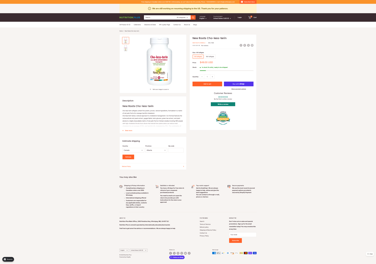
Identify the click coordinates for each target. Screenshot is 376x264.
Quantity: (196, 76)
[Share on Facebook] (241, 45)
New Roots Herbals (199, 43)
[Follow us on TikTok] (189, 253)
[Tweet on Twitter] (248, 45)
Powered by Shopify (125, 257)
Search (202, 221)
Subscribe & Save (249, 2)
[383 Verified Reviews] (223, 126)
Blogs (195, 24)
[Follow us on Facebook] (170, 253)
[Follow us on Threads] (178, 253)
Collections (137, 24)
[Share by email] (252, 45)
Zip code (171, 146)
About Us (187, 24)
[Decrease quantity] (202, 77)
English (122, 250)
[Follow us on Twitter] (174, 253)
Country (125, 146)
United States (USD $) (137, 250)
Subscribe (235, 240)
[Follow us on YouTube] (185, 253)
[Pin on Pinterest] (244, 45)
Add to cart (207, 84)
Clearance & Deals (150, 24)
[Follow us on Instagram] (181, 253)
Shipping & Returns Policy (208, 230)
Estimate (128, 157)
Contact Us (177, 24)
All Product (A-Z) (124, 24)
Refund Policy (126, 166)
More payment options (238, 89)
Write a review (223, 104)
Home (121, 31)
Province (148, 146)
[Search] (193, 17)
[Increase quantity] (212, 77)
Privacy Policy (204, 236)
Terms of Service (205, 224)
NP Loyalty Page (164, 24)
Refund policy (204, 227)
